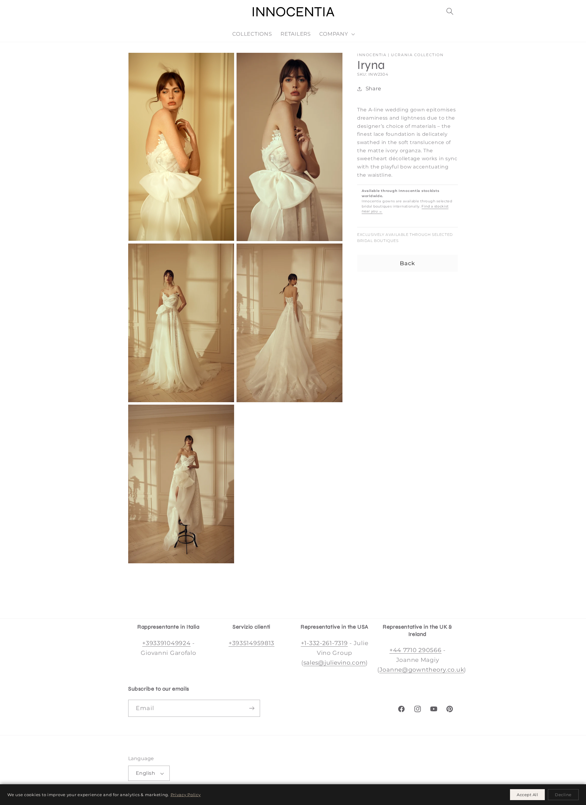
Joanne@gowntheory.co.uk (421, 669)
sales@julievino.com (334, 662)
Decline (563, 794)
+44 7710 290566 (415, 650)
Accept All (527, 794)
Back (407, 263)
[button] (450, 11)
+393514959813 (251, 643)
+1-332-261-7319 (324, 643)
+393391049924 (166, 643)
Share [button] (373, 88)
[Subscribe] (252, 708)
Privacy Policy (186, 794)
